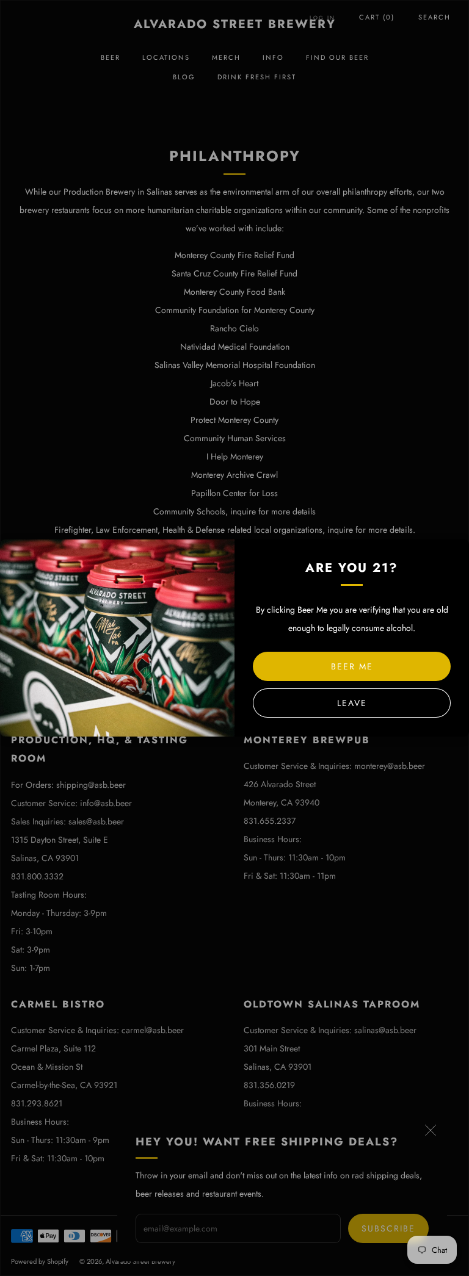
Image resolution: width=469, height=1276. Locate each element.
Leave (352, 703)
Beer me (352, 666)
